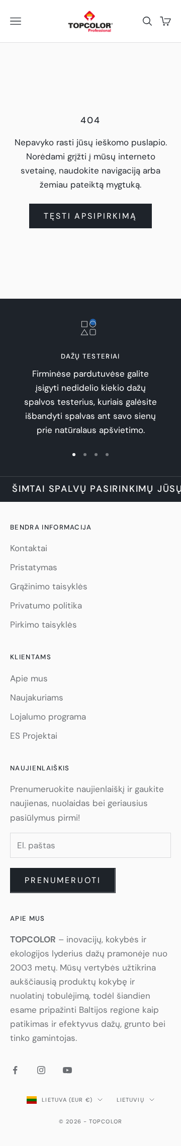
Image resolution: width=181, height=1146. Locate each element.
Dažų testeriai (90, 356)
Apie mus (29, 678)
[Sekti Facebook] (15, 1070)
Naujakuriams (36, 697)
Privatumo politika (46, 605)
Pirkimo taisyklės (43, 624)
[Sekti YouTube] (67, 1070)
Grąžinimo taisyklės (48, 586)
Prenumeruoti (63, 880)
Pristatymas (33, 567)
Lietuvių (130, 1099)
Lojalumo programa (48, 716)
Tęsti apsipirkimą (90, 216)
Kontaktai (28, 548)
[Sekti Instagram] (41, 1070)
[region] (90, 378)
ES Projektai (33, 735)
